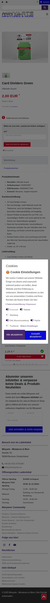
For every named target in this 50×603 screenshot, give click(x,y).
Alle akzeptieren (14, 334)
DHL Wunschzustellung (19, 320)
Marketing (14, 315)
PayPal (37, 320)
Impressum (31, 304)
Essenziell (14, 310)
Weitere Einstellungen (29, 326)
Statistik (27, 310)
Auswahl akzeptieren (36, 335)
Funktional (14, 326)
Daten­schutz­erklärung (16, 304)
